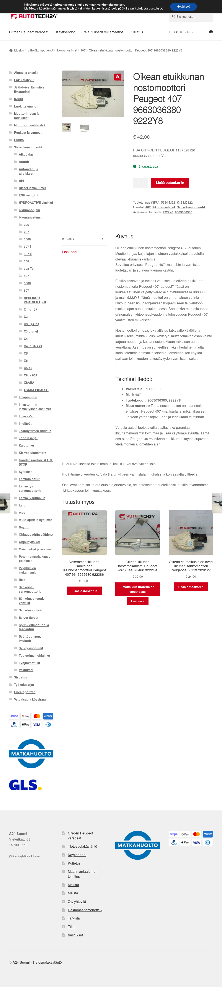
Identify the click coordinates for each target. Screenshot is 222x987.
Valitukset (75, 934)
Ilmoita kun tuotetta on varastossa (138, 589)
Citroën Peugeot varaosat (28, 31)
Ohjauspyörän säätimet (36, 534)
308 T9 (29, 268)
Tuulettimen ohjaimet (34, 655)
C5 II (27, 360)
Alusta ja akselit (26, 72)
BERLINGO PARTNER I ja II (35, 300)
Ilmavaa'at (26, 416)
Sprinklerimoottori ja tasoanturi (34, 627)
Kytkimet (25, 471)
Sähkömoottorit (30, 610)
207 (26, 232)
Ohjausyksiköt (29, 542)
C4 (26, 338)
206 (26, 224)
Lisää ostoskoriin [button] (84, 591)
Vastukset (26, 670)
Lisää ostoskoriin (170, 182)
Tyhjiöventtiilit (29, 663)
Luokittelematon (26, 106)
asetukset (155, 9)
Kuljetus (137, 31)
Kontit (18, 99)
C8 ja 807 (30, 375)
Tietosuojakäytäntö (82, 846)
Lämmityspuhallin (32, 498)
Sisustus (20, 677)
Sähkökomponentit (40, 50)
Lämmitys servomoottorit (30, 488)
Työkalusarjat (24, 684)
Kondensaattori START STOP (36, 462)
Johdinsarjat (28, 438)
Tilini (71, 926)
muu (22, 512)
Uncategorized (25, 692)
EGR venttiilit (28, 195)
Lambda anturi (29, 479)
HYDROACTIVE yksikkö (36, 202)
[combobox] (191, 16)
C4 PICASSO (33, 346)
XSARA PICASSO (36, 390)
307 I (27, 246)
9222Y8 (168, 212)
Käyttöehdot (65, 31)
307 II (28, 254)
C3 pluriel (31, 331)
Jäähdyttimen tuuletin (35, 431)
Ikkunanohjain (29, 210)
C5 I (26, 353)
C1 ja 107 (30, 309)
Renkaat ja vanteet (28, 132)
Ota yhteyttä (77, 901)
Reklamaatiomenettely (85, 909)
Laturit (24, 505)
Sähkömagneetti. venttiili (31, 600)
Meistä (73, 893)
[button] (117, 77)
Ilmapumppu (28, 397)
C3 (26, 316)
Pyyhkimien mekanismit (27, 570)
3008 (27, 239)
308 (26, 261)
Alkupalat (26, 154)
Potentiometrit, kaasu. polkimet (35, 558)
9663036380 (183, 212)
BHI (21, 180)
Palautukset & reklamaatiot (102, 31)
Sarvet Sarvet (28, 617)
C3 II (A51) (31, 324)
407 (83, 50)
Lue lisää (137, 601)
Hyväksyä (183, 7)
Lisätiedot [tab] (69, 251)
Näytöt (24, 527)
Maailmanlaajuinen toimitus (82, 874)
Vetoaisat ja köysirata (30, 699)
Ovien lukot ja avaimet (35, 549)
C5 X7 (28, 368)
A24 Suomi (21, 962)
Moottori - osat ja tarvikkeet (26, 115)
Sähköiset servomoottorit (30, 589)
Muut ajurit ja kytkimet (35, 520)
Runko (19, 140)
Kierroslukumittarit (32, 452)
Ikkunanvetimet (66, 50)
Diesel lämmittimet (32, 188)
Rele (22, 579)
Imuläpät (25, 423)
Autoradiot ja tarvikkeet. (28, 171)
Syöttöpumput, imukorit (30, 638)
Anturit (24, 161)
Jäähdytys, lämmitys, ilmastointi (29, 89)
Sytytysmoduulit (31, 648)
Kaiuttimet (26, 445)
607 (26, 290)
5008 (27, 283)
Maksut (73, 884)
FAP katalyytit (24, 80)
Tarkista (74, 918)
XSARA (29, 382)
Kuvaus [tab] (68, 238)
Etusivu (19, 50)
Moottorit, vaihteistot (29, 125)
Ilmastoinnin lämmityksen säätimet (35, 406)
